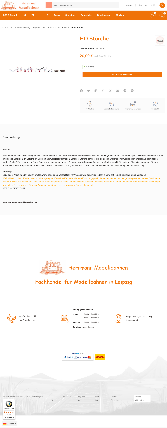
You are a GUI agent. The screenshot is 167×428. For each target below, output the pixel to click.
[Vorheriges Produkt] (157, 27)
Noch (66, 27)
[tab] (11, 137)
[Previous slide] (5, 65)
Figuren (36, 27)
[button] (81, 91)
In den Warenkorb (122, 74)
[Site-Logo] (20, 5)
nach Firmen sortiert (52, 27)
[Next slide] (69, 65)
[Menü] (13, 400)
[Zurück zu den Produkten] (160, 27)
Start (4, 27)
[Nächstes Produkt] (163, 27)
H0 (10, 27)
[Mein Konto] (162, 5)
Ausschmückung (22, 27)
